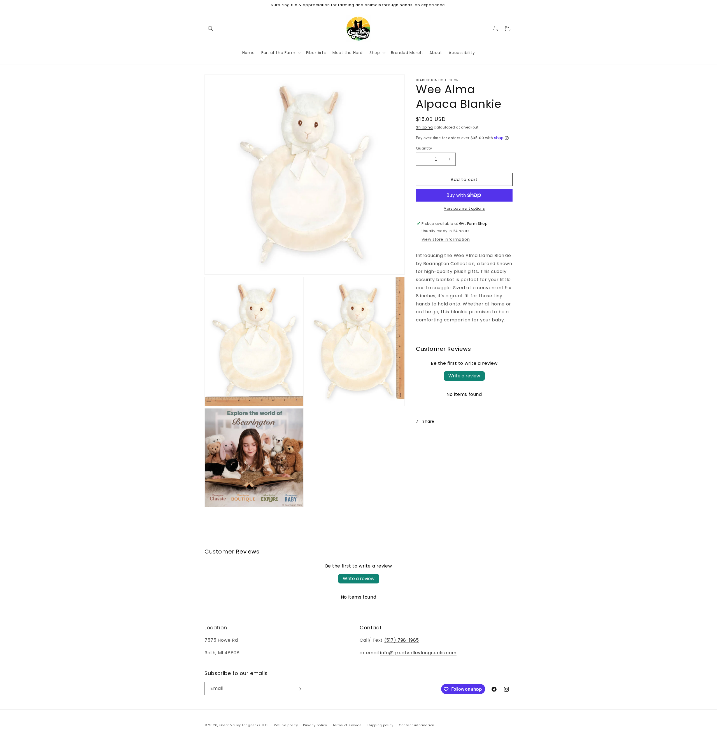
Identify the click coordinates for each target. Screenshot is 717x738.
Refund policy (286, 725)
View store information (446, 239)
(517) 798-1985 (401, 640)
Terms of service (347, 725)
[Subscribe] (299, 688)
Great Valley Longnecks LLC (244, 725)
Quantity (424, 148)
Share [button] (428, 421)
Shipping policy (380, 725)
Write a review (464, 376)
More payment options (464, 208)
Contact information (416, 725)
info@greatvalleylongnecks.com (418, 653)
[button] (210, 28)
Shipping (424, 127)
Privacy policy (315, 725)
